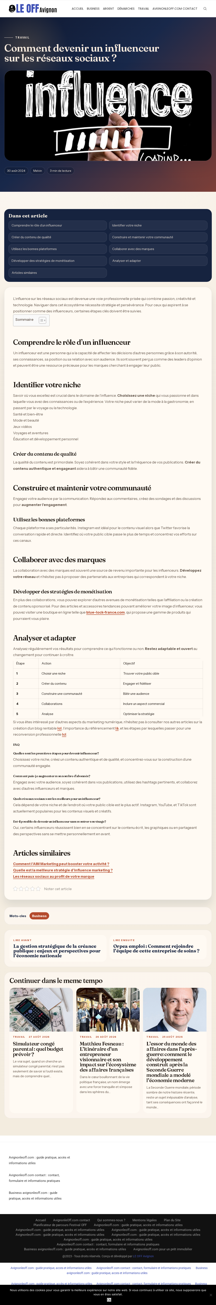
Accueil (78, 9)
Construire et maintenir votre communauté (142, 237)
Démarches (126, 9)
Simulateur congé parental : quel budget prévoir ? (38, 1048)
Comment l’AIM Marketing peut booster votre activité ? (61, 864)
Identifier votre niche (127, 225)
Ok (109, 1299)
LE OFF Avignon (143, 1256)
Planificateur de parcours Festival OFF (60, 1225)
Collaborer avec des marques (133, 249)
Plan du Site (172, 1220)
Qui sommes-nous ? (111, 1220)
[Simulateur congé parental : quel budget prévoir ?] (41, 1009)
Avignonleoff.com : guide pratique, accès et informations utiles (138, 1225)
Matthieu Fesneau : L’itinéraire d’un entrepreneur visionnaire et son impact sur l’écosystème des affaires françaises (108, 1056)
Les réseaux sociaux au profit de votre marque (53, 876)
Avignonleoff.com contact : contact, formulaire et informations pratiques (108, 1244)
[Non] (211, 1295)
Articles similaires (24, 273)
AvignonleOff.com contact (175, 9)
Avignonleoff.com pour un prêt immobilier (162, 1249)
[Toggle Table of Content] (40, 320)
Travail (143, 9)
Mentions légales (144, 1220)
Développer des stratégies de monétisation (43, 261)
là (117, 728)
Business (93, 9)
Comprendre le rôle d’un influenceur (37, 225)
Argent (108, 9)
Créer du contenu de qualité (31, 237)
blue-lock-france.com (105, 612)
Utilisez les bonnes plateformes (34, 249)
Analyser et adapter (126, 261)
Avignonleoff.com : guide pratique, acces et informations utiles (51, 1268)
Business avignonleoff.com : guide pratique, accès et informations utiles (75, 1249)
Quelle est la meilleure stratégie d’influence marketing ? (63, 870)
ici (59, 728)
